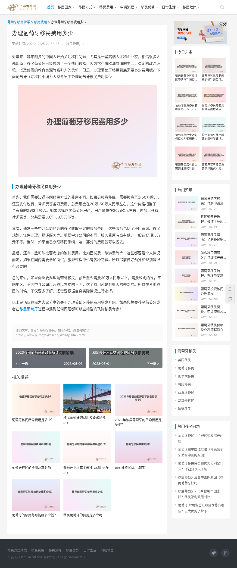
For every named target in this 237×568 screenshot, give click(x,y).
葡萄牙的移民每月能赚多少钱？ (34, 515)
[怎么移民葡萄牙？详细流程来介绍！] (186, 253)
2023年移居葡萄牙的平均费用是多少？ (138, 422)
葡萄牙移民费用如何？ (131, 467)
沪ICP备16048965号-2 (70, 557)
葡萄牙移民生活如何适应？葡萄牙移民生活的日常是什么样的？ (186, 137)
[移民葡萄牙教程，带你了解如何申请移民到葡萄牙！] (186, 217)
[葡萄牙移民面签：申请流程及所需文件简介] (186, 307)
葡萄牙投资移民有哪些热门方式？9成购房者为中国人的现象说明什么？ (187, 107)
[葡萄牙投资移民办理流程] (186, 289)
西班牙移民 (186, 392)
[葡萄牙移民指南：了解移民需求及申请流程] (186, 235)
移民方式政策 (17, 550)
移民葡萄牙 (28, 309)
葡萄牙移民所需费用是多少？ (33, 420)
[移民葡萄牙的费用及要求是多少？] (87, 398)
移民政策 (189, 7)
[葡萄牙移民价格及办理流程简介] (186, 326)
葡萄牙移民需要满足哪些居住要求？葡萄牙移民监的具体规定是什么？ (213, 107)
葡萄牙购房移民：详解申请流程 (212, 203)
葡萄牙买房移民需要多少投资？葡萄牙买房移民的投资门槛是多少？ (213, 166)
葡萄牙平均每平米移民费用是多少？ (86, 469)
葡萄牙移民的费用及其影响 (31, 467)
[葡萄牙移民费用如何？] (138, 447)
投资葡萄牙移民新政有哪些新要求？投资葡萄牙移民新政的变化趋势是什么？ (213, 137)
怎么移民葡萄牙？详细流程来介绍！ (212, 257)
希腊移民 (184, 384)
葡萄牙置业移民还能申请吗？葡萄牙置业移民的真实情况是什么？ (186, 77)
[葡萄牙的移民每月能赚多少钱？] (36, 495)
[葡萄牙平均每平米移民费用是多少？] (87, 447)
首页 (50, 7)
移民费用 (106, 7)
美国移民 (184, 360)
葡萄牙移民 (186, 368)
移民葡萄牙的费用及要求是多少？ (84, 419)
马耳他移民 (186, 401)
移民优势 (148, 7)
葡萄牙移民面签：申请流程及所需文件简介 (212, 311)
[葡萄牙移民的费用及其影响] (36, 447)
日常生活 (169, 7)
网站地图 (107, 550)
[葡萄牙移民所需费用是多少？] (36, 400)
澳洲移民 (184, 409)
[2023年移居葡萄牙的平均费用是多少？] (138, 400)
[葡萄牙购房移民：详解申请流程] (186, 199)
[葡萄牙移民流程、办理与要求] (186, 271)
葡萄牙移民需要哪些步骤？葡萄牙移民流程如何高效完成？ (213, 77)
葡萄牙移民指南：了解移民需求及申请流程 (212, 239)
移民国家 (65, 7)
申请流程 (127, 7)
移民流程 (55, 550)
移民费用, (73, 44)
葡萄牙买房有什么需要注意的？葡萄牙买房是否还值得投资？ (186, 166)
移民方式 (85, 7)
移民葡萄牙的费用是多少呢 (82, 515)
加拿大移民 (186, 376)
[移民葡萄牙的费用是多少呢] (87, 495)
